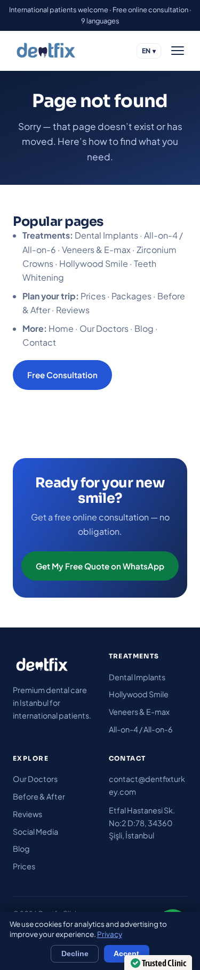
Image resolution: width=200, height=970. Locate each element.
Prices (93, 295)
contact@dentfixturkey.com (147, 785)
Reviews (73, 309)
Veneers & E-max (96, 249)
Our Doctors (104, 328)
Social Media (35, 831)
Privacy (109, 934)
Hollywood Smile (93, 263)
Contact (39, 342)
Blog (144, 328)
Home (61, 328)
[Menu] (177, 50)
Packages (131, 295)
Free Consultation (62, 375)
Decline (75, 954)
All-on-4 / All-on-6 (141, 729)
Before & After (39, 796)
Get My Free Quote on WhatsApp (100, 566)
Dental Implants (106, 235)
